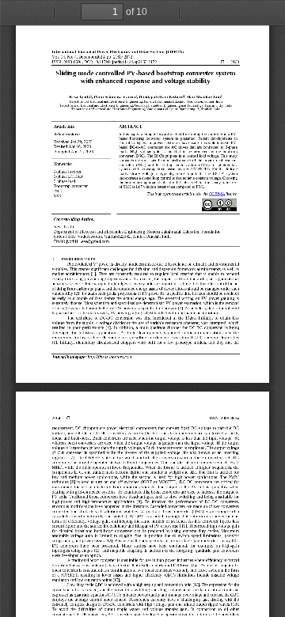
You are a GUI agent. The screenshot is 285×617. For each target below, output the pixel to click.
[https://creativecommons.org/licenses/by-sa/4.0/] (216, 194)
